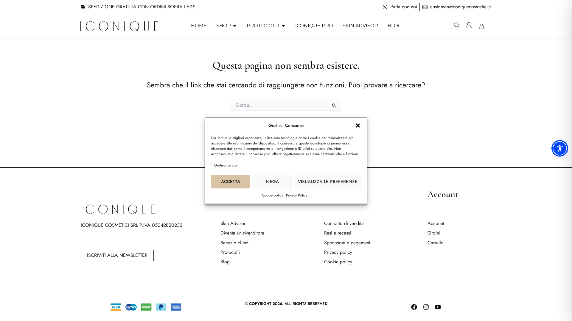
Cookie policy (272, 195)
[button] (358, 126)
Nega (272, 181)
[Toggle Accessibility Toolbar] (560, 148)
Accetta (230, 181)
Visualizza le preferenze (328, 181)
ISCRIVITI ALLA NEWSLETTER (117, 255)
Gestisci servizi (225, 165)
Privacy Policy (296, 195)
